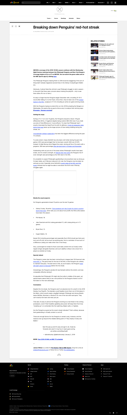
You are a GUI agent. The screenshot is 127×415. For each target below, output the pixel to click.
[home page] (14, 2)
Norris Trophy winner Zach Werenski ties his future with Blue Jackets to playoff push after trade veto (107, 70)
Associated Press (102, 47)
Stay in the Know (13, 370)
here (55, 76)
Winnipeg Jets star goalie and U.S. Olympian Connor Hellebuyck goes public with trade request (106, 44)
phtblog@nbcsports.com (40, 350)
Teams (48, 18)
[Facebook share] (12, 26)
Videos (78, 18)
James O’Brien (37, 31)
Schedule (71, 18)
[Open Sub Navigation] (49, 2)
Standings (63, 18)
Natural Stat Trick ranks (63, 152)
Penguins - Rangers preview (43, 110)
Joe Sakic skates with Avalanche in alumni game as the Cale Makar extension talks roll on (107, 57)
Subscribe (12, 375)
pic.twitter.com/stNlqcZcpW (59, 331)
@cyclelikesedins (69, 350)
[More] (108, 2)
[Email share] (19, 26)
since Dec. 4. (37, 261)
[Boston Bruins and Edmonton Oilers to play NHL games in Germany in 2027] (94, 65)
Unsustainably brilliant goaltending (44, 133)
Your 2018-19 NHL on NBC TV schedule (50, 339)
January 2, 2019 (70, 334)
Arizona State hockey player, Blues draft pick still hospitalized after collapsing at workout (107, 51)
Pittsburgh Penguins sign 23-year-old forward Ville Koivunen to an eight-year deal (107, 77)
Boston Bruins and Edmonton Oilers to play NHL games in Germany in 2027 (106, 64)
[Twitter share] (16, 26)
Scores (56, 18)
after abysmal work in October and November (67, 146)
